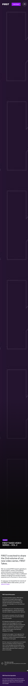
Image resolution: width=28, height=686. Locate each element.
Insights (5, 540)
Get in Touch (16, 4)
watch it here (5, 584)
